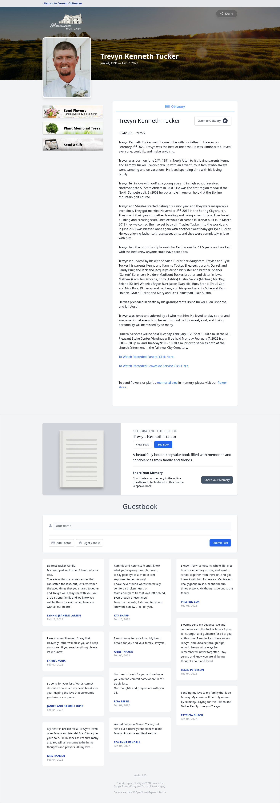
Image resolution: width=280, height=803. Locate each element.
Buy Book (163, 444)
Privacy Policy (129, 786)
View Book (142, 444)
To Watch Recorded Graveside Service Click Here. (154, 366)
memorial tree (167, 382)
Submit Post (220, 543)
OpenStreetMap (144, 792)
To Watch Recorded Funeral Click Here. (146, 357)
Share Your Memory (217, 480)
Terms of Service (150, 786)
